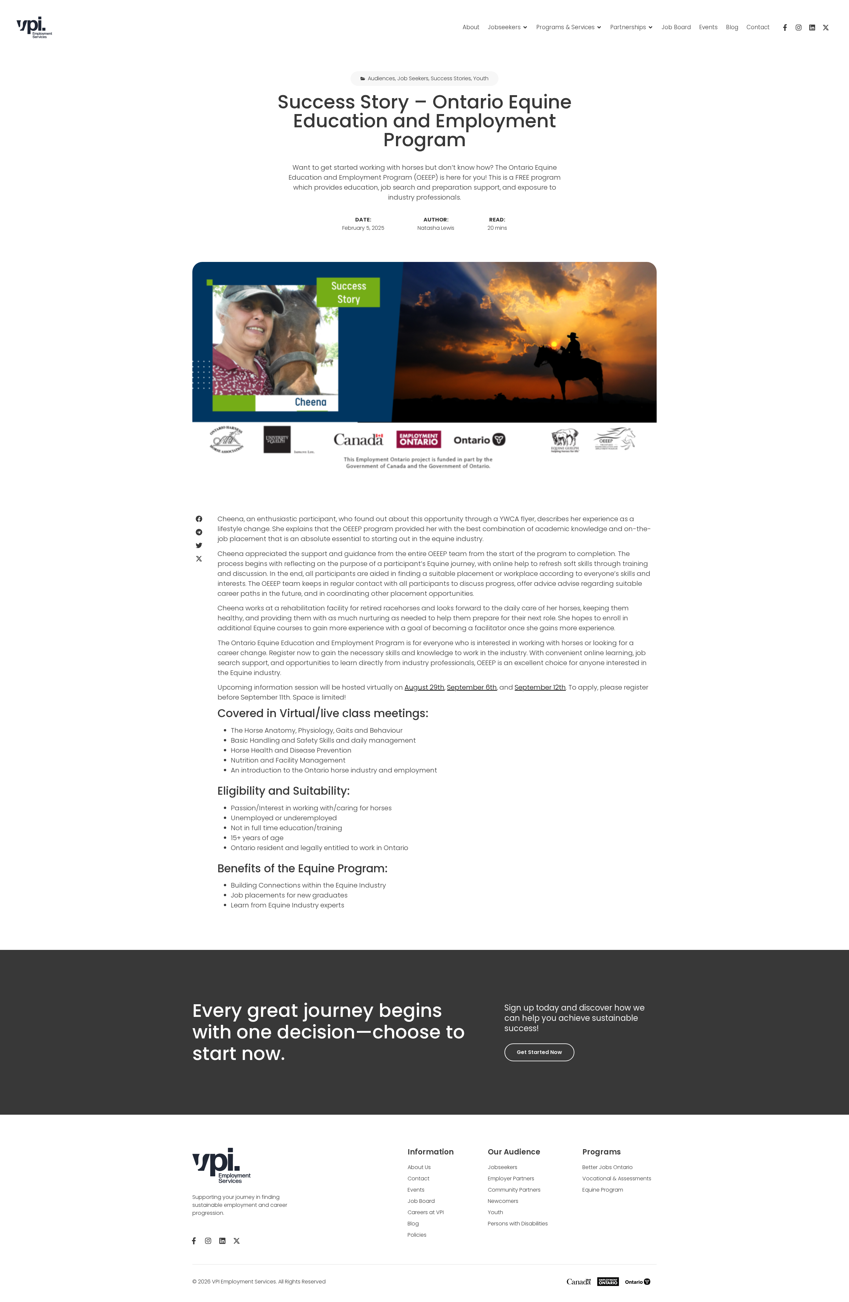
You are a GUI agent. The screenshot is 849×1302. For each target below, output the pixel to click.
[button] (199, 519)
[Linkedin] (812, 27)
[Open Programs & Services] (599, 27)
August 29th (424, 687)
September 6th (472, 687)
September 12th (540, 687)
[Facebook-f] (785, 27)
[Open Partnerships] (650, 27)
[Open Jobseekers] (525, 27)
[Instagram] (798, 27)
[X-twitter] (825, 27)
